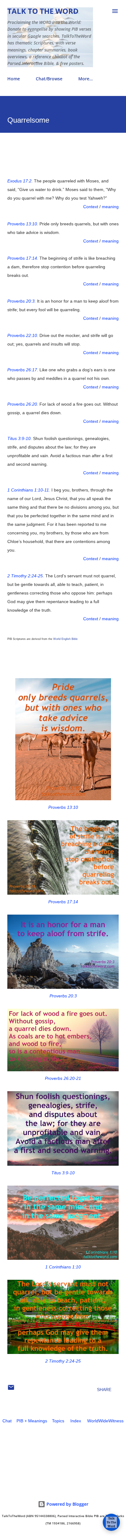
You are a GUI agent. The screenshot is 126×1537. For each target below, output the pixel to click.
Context (90, 206)
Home (13, 79)
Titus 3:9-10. (19, 438)
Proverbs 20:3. (21, 301)
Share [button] (104, 1389)
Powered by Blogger (66, 1504)
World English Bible (65, 638)
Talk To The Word (43, 11)
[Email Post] (11, 1389)
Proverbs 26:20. (22, 404)
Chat (7, 1420)
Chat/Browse (49, 79)
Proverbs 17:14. (22, 258)
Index (75, 1420)
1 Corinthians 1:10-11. (28, 489)
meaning (110, 206)
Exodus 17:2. (20, 180)
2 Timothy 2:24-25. (25, 575)
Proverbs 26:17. (22, 369)
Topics (58, 1420)
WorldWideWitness (105, 1420)
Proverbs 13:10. (22, 223)
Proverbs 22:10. (22, 335)
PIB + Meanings (32, 1420)
